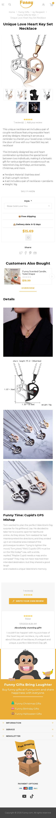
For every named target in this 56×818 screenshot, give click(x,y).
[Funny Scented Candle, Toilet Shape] (12, 276)
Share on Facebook (25, 252)
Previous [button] (4, 276)
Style (27, 201)
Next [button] (52, 276)
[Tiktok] (32, 797)
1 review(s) (19, 122)
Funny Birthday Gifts (26, 708)
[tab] (28, 288)
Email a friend (35, 252)
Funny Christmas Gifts (27, 703)
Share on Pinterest (30, 252)
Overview (28, 288)
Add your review (34, 122)
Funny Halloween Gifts (28, 713)
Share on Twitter (20, 252)
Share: (28, 247)
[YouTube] (24, 797)
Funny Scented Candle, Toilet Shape (34, 272)
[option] (28, 276)
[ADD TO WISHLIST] (28, 237)
